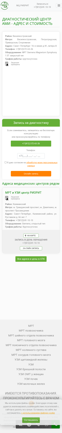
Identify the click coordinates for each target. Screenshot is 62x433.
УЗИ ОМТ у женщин (31, 374)
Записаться (42, 4)
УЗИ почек (31, 379)
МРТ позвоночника (31, 330)
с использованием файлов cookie (38, 413)
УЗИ (31, 364)
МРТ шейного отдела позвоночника (31, 335)
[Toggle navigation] (59, 5)
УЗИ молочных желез (31, 383)
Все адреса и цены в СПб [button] (31, 259)
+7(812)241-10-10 (42, 7)
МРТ (31, 325)
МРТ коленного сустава (31, 350)
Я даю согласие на (31, 164)
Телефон (30, 150)
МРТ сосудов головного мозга (31, 354)
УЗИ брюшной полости (31, 369)
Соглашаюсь (31, 420)
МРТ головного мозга (31, 340)
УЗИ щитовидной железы (31, 359)
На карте (31, 235)
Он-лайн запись (31, 248)
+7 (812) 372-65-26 (31, 143)
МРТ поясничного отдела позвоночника (31, 345)
